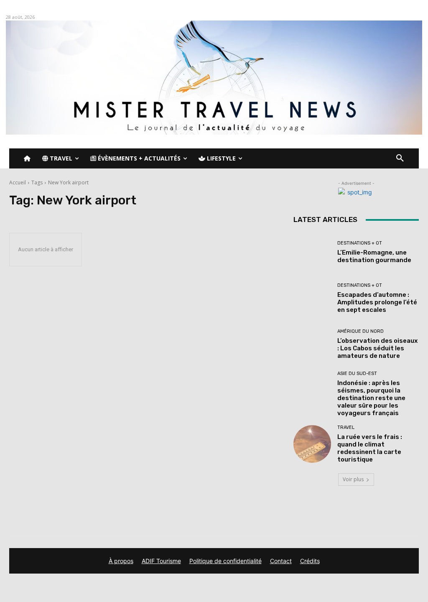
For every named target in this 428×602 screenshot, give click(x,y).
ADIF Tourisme (161, 560)
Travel (345, 427)
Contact (281, 560)
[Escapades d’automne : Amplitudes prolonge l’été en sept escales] (312, 298)
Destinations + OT (359, 243)
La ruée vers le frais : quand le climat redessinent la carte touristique (369, 448)
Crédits (310, 560)
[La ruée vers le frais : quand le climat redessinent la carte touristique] (312, 444)
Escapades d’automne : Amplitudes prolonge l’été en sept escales (377, 302)
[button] (400, 158)
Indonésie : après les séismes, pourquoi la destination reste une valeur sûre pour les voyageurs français (371, 398)
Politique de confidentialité (225, 560)
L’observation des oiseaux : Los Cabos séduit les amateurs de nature (377, 348)
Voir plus (353, 479)
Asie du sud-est (357, 373)
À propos (121, 560)
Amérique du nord (360, 331)
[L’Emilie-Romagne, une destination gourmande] (312, 252)
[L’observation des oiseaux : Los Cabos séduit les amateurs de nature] (312, 344)
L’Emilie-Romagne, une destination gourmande (374, 256)
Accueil (17, 182)
